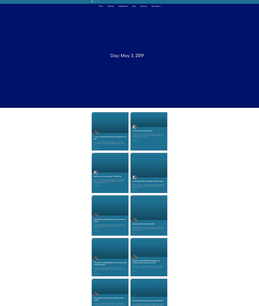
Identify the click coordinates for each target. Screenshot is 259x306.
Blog (134, 6)
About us (143, 6)
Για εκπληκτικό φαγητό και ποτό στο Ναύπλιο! (148, 300)
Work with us (155, 6)
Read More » (96, 148)
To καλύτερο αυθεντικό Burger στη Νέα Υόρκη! (148, 181)
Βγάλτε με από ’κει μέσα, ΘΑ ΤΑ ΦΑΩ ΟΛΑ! (107, 176)
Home (101, 6)
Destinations (123, 6)
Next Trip (111, 6)
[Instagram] (164, 2)
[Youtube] (166, 2)
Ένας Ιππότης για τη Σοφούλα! (142, 131)
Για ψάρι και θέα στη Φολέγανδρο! (144, 224)
